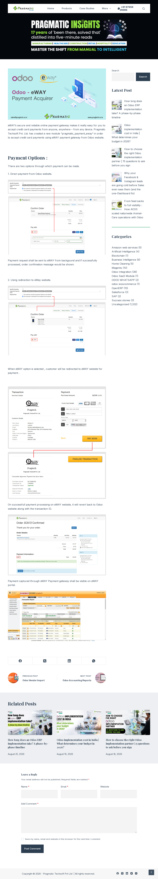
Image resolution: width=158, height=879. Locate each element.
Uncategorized (120, 304)
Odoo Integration (121, 271)
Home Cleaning (121, 263)
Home (50, 8)
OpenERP (117, 288)
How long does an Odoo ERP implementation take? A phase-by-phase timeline (127, 109)
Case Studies (86, 8)
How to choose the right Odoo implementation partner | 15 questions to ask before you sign (128, 157)
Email (64, 786)
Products (67, 8)
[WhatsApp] (93, 661)
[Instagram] (136, 873)
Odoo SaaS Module (123, 276)
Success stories (121, 300)
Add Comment (30, 803)
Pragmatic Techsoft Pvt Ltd (58, 873)
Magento (117, 267)
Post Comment (32, 848)
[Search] (143, 8)
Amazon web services (125, 247)
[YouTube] (131, 873)
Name (25, 786)
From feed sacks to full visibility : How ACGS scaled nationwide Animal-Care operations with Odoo (128, 209)
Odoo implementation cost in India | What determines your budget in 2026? (127, 133)
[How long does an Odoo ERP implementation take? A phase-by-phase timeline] (117, 105)
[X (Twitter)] (45, 661)
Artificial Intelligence (123, 251)
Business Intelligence (124, 259)
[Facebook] (20, 661)
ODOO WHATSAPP (123, 280)
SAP (114, 296)
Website (104, 786)
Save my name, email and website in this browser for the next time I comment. (63, 839)
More (105, 8)
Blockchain (118, 255)
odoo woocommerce (124, 284)
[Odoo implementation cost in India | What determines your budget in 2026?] (117, 129)
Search (115, 70)
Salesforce (118, 292)
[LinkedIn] (69, 661)
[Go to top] (151, 872)
